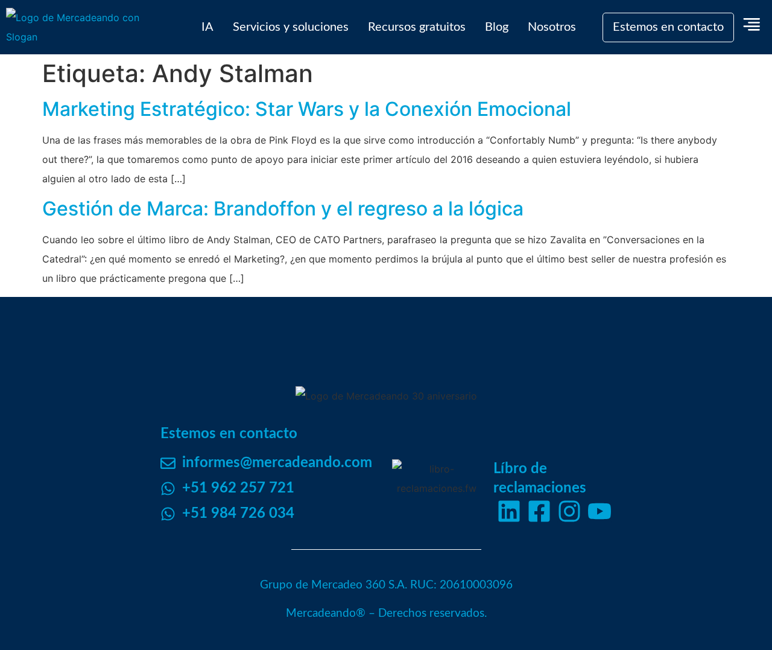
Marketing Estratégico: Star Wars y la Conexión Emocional (306, 109)
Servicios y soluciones (291, 27)
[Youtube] (599, 511)
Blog (496, 27)
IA (207, 27)
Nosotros (552, 27)
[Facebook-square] (539, 511)
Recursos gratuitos (417, 27)
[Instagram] (569, 511)
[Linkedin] (509, 511)
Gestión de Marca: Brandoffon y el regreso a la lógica (283, 208)
